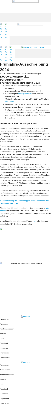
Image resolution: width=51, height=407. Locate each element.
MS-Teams (9, 102)
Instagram (4, 348)
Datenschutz (5, 358)
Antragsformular (25, 94)
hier (34, 221)
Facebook (4, 343)
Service (3, 334)
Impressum (5, 353)
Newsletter (4, 319)
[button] (25, 17)
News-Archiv (5, 324)
